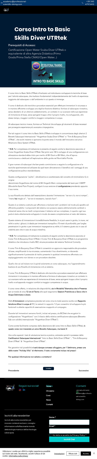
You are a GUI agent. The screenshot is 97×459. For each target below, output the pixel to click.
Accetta (86, 453)
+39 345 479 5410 (82, 390)
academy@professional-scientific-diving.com (84, 396)
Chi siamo (50, 391)
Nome (52, 417)
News (48, 400)
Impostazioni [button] (59, 453)
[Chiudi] (93, 453)
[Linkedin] (24, 390)
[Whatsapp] (77, 392)
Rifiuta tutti (73, 453)
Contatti (49, 404)
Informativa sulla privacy (18, 456)
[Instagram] (20, 390)
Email (52, 426)
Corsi (48, 395)
